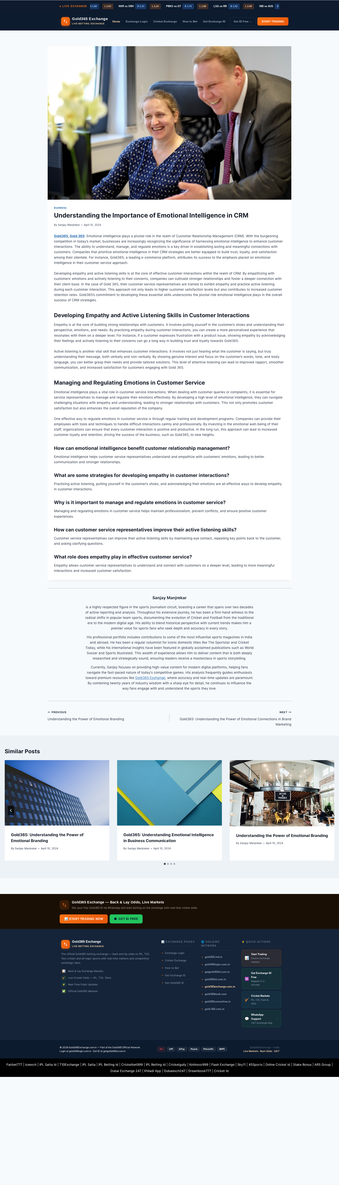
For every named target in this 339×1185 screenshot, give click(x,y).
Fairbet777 (14, 1064)
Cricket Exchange (165, 21)
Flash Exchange (222, 1064)
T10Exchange (69, 1064)
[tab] (165, 864)
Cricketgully (177, 1064)
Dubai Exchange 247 (125, 1071)
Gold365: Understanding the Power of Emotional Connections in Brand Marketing (235, 718)
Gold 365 (77, 236)
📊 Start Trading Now (83, 918)
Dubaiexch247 (174, 1071)
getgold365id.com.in (114, 1051)
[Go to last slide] (11, 810)
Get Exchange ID (214, 21)
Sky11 (241, 1064)
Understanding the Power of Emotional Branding (86, 716)
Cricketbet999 (132, 1064)
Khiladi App (152, 1071)
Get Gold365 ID (174, 982)
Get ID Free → (243, 21)
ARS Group (322, 1064)
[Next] (328, 810)
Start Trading (273, 21)
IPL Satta (89, 1064)
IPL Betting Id (108, 1064)
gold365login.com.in (80, 1051)
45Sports (255, 1064)
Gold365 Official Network (126, 1047)
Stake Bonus (302, 1064)
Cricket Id (221, 1071)
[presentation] (57, 793)
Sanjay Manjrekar (69, 224)
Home (116, 21)
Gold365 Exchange (150, 678)
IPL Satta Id (47, 1064)
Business (60, 207)
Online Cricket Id (277, 1064)
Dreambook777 (199, 1071)
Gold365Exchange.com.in (83, 1047)
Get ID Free (128, 918)
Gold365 (61, 236)
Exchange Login (137, 21)
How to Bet (190, 21)
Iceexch (30, 1064)
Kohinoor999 (198, 1064)
